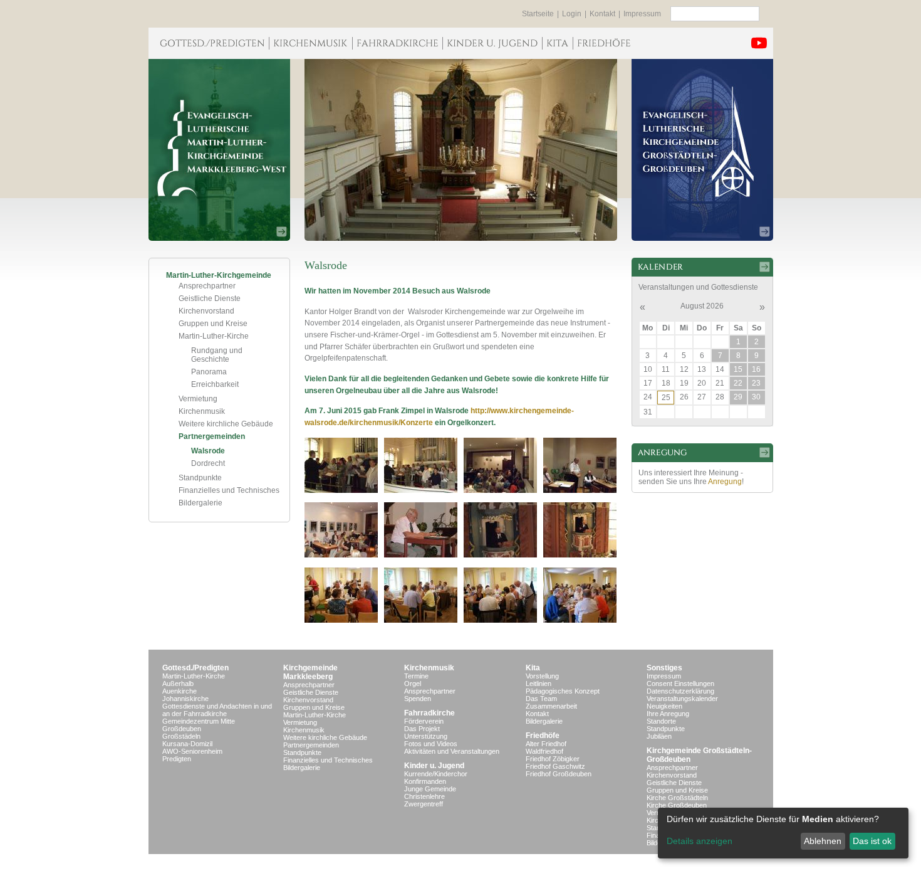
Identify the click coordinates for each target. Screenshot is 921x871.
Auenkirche (179, 691)
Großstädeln (181, 736)
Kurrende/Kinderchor (435, 774)
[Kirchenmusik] (310, 43)
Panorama (209, 371)
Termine (416, 676)
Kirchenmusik (202, 411)
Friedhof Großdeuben (558, 774)
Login (571, 13)
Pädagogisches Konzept (563, 691)
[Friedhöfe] (604, 43)
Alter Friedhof (546, 743)
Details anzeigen (699, 841)
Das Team (541, 698)
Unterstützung (425, 736)
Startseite (538, 13)
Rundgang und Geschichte (216, 355)
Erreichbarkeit (215, 384)
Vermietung (198, 398)
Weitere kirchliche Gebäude (226, 424)
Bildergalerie (200, 503)
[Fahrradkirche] (397, 43)
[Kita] (557, 43)
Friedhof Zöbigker (553, 759)
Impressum (642, 13)
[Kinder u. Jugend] (492, 43)
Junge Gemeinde (430, 789)
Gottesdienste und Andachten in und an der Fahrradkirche (217, 709)
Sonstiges (664, 667)
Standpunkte (200, 477)
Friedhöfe (542, 735)
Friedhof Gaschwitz (555, 766)
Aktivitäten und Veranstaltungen (451, 751)
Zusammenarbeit (551, 706)
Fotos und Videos (430, 743)
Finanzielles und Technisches (229, 490)
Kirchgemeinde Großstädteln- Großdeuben (699, 755)
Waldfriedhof (544, 751)
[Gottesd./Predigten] (208, 43)
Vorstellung (542, 676)
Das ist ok (872, 841)
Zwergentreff (423, 804)
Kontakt (602, 13)
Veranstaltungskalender (682, 698)
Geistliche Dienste (210, 298)
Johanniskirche (185, 698)
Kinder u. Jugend (434, 765)
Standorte (661, 721)
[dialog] (783, 833)
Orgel (412, 683)
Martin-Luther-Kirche (214, 336)
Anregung (725, 481)
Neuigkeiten (664, 706)
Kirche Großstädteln (677, 797)
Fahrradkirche (429, 713)
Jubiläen (659, 736)
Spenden (417, 698)
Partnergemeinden (212, 436)
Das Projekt (422, 728)
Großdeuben (181, 728)
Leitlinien (538, 683)
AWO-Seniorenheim (192, 751)
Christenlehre (424, 796)
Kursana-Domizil (187, 743)
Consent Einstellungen (680, 683)
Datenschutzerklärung (680, 691)
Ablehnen (822, 841)
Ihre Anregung (668, 713)
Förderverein (424, 721)
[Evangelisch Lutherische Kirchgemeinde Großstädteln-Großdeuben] (702, 150)
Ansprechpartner (207, 286)
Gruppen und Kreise (213, 323)
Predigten (176, 759)
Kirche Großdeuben (677, 805)
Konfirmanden (425, 781)
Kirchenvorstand (206, 311)
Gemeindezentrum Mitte (198, 721)
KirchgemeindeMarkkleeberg (310, 672)
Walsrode (208, 450)
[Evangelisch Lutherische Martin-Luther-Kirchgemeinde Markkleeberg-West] (219, 150)
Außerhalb (178, 683)
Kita (533, 667)
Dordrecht (208, 463)
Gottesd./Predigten (195, 667)
